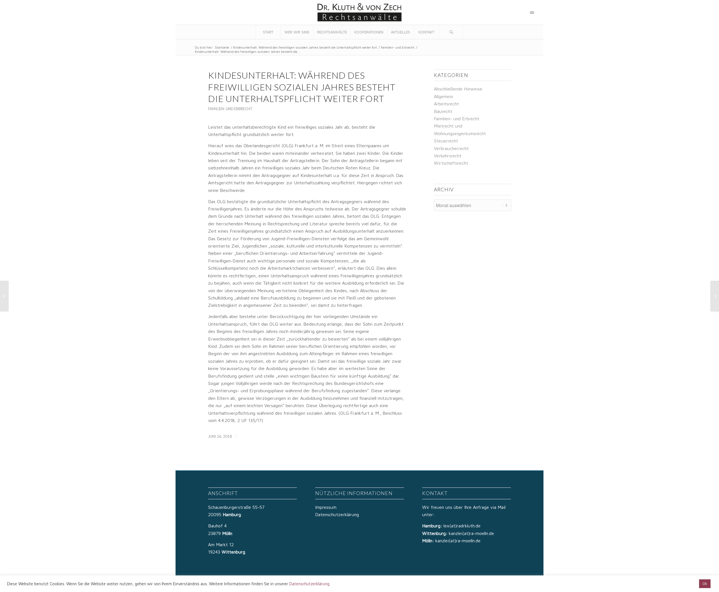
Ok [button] (704, 583)
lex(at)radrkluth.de (462, 525)
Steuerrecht (446, 140)
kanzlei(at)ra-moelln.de (471, 533)
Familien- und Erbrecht (397, 47)
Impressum (325, 507)
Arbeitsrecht (446, 103)
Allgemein (443, 96)
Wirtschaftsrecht (451, 162)
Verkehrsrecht (447, 155)
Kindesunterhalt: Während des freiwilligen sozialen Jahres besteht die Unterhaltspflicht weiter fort (305, 47)
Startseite (222, 47)
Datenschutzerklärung (337, 514)
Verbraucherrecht (451, 148)
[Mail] (532, 12)
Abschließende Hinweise (458, 88)
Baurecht (443, 111)
